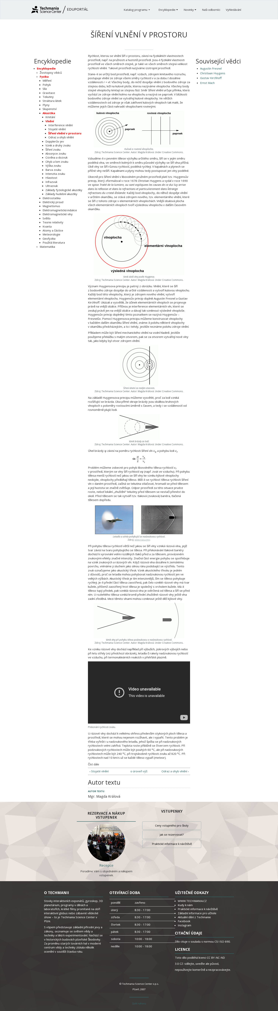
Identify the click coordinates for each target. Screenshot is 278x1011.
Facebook (184, 921)
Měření (47, 80)
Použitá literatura (54, 242)
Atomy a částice (53, 230)
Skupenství (50, 109)
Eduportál (77, 9)
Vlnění (49, 121)
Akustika (49, 113)
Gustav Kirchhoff (211, 78)
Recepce (106, 865)
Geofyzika (49, 238)
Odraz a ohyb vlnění (61, 137)
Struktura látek (52, 101)
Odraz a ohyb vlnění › (175, 771)
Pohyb (47, 85)
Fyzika (44, 76)
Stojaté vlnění (57, 129)
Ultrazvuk (51, 186)
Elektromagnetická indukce (60, 210)
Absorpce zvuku (55, 153)
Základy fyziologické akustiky (63, 190)
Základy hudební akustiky (61, 194)
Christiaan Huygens (212, 73)
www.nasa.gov (142, 539)
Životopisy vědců (51, 72)
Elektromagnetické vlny (58, 214)
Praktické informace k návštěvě (172, 844)
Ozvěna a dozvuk (56, 157)
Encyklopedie (167, 10)
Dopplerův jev (54, 141)
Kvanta (47, 226)
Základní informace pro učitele (197, 913)
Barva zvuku (53, 170)
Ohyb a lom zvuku (56, 161)
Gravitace (49, 93)
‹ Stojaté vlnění (99, 771)
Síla (45, 89)
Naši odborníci (211, 10)
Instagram (184, 925)
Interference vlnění (60, 125)
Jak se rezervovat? (172, 834)
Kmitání (50, 117)
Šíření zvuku (53, 149)
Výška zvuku (53, 165)
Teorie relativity (53, 222)
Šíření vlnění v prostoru (64, 133)
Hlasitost (51, 178)
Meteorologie (51, 234)
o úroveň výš (138, 771)
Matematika (47, 246)
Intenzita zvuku (55, 174)
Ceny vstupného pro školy (172, 825)
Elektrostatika (52, 198)
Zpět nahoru (139, 1003)
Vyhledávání (233, 10)
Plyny (46, 105)
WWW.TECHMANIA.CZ (192, 901)
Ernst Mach (207, 83)
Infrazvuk (51, 182)
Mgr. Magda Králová (104, 796)
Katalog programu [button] (136, 10)
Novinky (189, 10)
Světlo (46, 218)
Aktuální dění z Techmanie (194, 917)
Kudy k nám (185, 905)
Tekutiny (48, 97)
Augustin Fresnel (211, 68)
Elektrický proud (53, 202)
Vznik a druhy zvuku (58, 145)
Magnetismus (51, 206)
